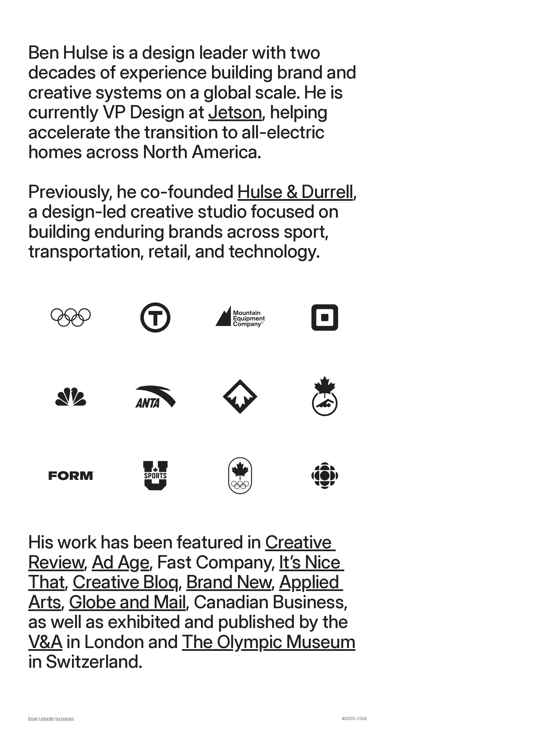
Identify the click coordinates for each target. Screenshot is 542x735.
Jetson (235, 112)
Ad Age (120, 562)
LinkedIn (46, 718)
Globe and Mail (127, 601)
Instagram (64, 718)
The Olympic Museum (268, 641)
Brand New (228, 581)
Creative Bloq (125, 581)
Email (33, 718)
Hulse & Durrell (295, 191)
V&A (45, 641)
